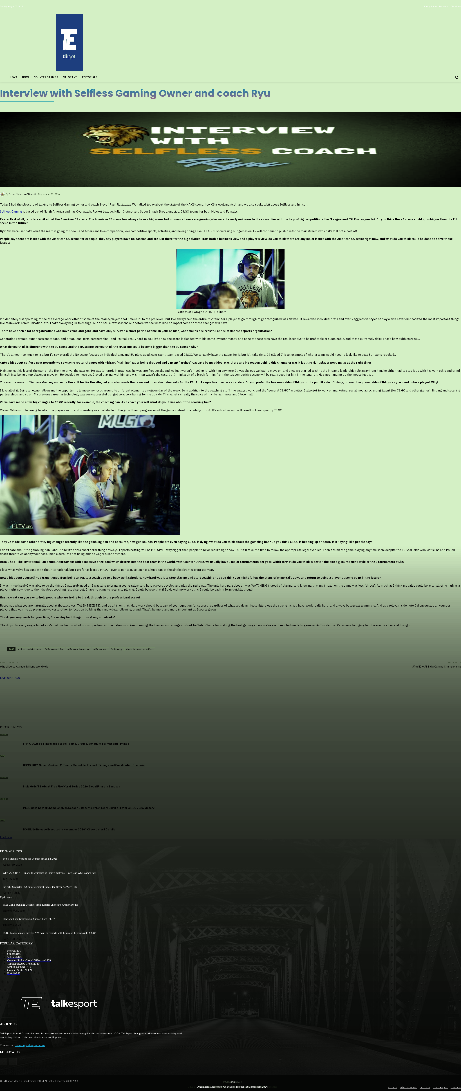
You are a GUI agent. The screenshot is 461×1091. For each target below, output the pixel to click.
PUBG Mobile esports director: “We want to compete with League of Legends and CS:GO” (49, 933)
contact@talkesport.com (30, 1045)
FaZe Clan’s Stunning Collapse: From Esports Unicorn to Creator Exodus (40, 904)
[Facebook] (3, 1061)
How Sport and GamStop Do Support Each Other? (29, 919)
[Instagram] (13, 1061)
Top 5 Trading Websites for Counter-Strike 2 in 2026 (30, 858)
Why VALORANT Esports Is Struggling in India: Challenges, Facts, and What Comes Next (49, 873)
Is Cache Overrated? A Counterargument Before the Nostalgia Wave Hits (40, 887)
